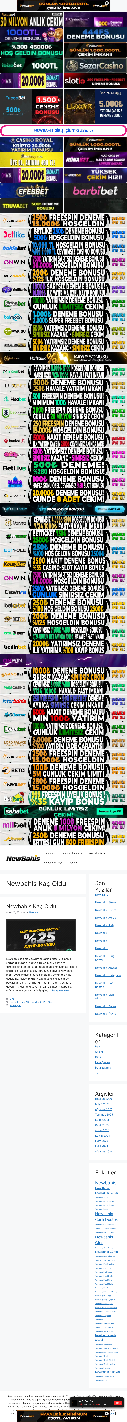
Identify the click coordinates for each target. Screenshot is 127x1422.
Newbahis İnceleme (71, 853)
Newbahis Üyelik (105, 1013)
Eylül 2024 (101, 1146)
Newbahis (49, 853)
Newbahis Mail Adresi (103, 1272)
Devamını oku (60, 990)
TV (97, 1072)
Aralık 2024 (102, 1130)
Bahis (98, 1046)
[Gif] (63, 358)
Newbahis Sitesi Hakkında (105, 1312)
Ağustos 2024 (104, 1151)
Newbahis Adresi (105, 917)
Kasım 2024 (102, 1135)
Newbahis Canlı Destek (106, 1216)
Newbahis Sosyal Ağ (103, 1316)
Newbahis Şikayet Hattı (104, 1376)
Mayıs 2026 (102, 1104)
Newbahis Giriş (97, 853)
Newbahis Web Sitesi (42, 1002)
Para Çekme (102, 1062)
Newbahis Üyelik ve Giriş (105, 1364)
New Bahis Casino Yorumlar (106, 1228)
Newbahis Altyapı (106, 967)
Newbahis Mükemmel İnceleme (107, 1292)
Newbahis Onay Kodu (103, 1296)
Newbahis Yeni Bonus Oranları (107, 1348)
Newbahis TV (100, 1320)
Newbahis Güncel (106, 910)
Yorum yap (15, 1005)
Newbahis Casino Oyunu (104, 1225)
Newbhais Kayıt (101, 1380)
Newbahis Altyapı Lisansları (106, 1201)
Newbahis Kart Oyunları (104, 1264)
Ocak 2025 (102, 1125)
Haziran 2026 (103, 1098)
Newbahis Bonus (105, 1006)
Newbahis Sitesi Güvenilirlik (106, 1308)
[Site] (63, 220)
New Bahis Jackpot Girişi (105, 1260)
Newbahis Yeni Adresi (103, 1344)
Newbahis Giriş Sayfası (104, 1248)
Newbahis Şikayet (53, 862)
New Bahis (101, 894)
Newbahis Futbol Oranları (105, 1233)
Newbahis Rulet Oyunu (104, 1304)
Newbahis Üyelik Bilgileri (105, 1360)
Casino (99, 1051)
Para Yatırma (103, 1067)
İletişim (73, 862)
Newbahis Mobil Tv (102, 1288)
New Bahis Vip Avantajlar (105, 1327)
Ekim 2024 (101, 1141)
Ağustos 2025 (103, 1109)
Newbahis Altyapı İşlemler (105, 1205)
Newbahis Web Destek (104, 1331)
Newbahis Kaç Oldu (31, 906)
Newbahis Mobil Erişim (104, 1276)
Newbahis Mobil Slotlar (104, 1284)
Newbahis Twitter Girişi (104, 1324)
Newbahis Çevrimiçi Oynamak (107, 1352)
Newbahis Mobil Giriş (103, 1280)
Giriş (12, 998)
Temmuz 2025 (104, 1114)
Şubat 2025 (102, 1119)
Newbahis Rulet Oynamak (105, 1300)
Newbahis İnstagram (108, 975)
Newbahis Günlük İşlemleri (105, 1256)
